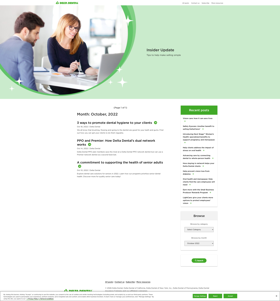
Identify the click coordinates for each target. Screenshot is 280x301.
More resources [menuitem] (217, 3)
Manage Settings (200, 296)
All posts (109, 282)
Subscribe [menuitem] (205, 3)
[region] (140, 296)
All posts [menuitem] (185, 3)
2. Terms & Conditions (45, 299)
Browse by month (199, 238)
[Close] (276, 296)
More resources (143, 282)
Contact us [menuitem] (195, 3)
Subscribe (130, 282)
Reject (215, 296)
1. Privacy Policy (32, 299)
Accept (230, 296)
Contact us (119, 282)
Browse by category (199, 224)
